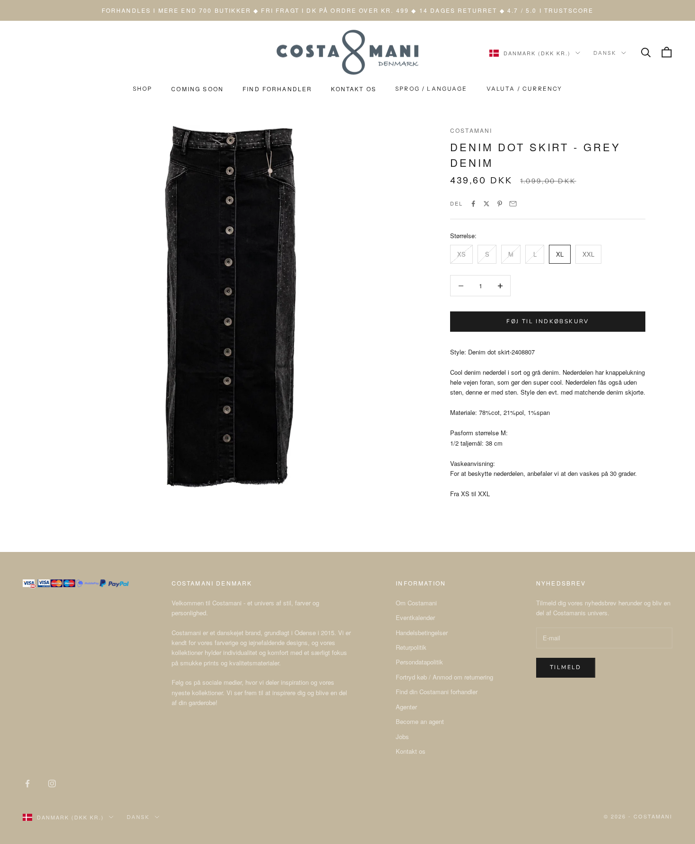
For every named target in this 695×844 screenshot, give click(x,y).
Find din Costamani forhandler (437, 691)
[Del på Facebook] (473, 203)
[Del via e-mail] (513, 203)
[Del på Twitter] (486, 203)
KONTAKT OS (353, 89)
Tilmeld (566, 667)
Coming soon (197, 89)
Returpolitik (411, 647)
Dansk (605, 53)
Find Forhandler (277, 89)
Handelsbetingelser (422, 632)
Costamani (471, 130)
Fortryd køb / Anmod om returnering (444, 676)
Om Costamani (416, 602)
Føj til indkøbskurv (547, 321)
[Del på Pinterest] (500, 203)
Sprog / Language (431, 88)
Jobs (402, 736)
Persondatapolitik (419, 661)
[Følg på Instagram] (52, 783)
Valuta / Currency (524, 88)
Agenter (406, 706)
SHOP (143, 88)
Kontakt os (411, 751)
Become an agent (420, 721)
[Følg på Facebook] (27, 783)
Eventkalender (415, 617)
